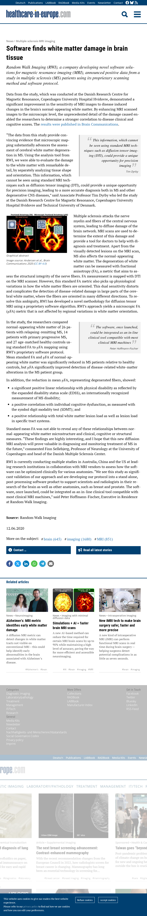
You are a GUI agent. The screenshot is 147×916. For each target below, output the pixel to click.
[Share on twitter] (18, 563)
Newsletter (104, 2)
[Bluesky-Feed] (132, 3)
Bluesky (131, 701)
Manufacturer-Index (80, 705)
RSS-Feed (132, 709)
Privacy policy (14, 740)
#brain (44, 669)
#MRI (90, 669)
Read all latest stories (97, 550)
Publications (35, 2)
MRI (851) (105, 539)
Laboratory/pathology (19, 697)
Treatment (12, 701)
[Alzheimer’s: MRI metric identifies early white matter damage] (27, 600)
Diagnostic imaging (18, 694)
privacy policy (30, 906)
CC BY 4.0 (40, 263)
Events (91, 2)
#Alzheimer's (31, 669)
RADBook (63, 2)
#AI (64, 669)
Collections (74, 694)
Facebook (132, 694)
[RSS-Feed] (136, 3)
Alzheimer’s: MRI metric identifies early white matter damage (26, 625)
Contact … (19, 550)
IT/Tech (10, 709)
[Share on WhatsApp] (34, 563)
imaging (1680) (79, 539)
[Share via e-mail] (51, 563)
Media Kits (78, 2)
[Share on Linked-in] (26, 563)
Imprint (11, 744)
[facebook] (127, 3)
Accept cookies (108, 900)
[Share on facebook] (9, 563)
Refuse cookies (85, 900)
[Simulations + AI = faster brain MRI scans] (73, 600)
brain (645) (52, 539)
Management (14, 705)
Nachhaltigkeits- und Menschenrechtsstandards (36, 732)
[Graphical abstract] (37, 234)
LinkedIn (131, 705)
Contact (118, 2)
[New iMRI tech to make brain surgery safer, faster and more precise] (120, 600)
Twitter (130, 697)
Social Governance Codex (22, 736)
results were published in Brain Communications (79, 124)
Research (12, 713)
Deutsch (20, 2)
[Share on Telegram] (42, 563)
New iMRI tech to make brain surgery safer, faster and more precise (120, 625)
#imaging (81, 669)
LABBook (51, 2)
